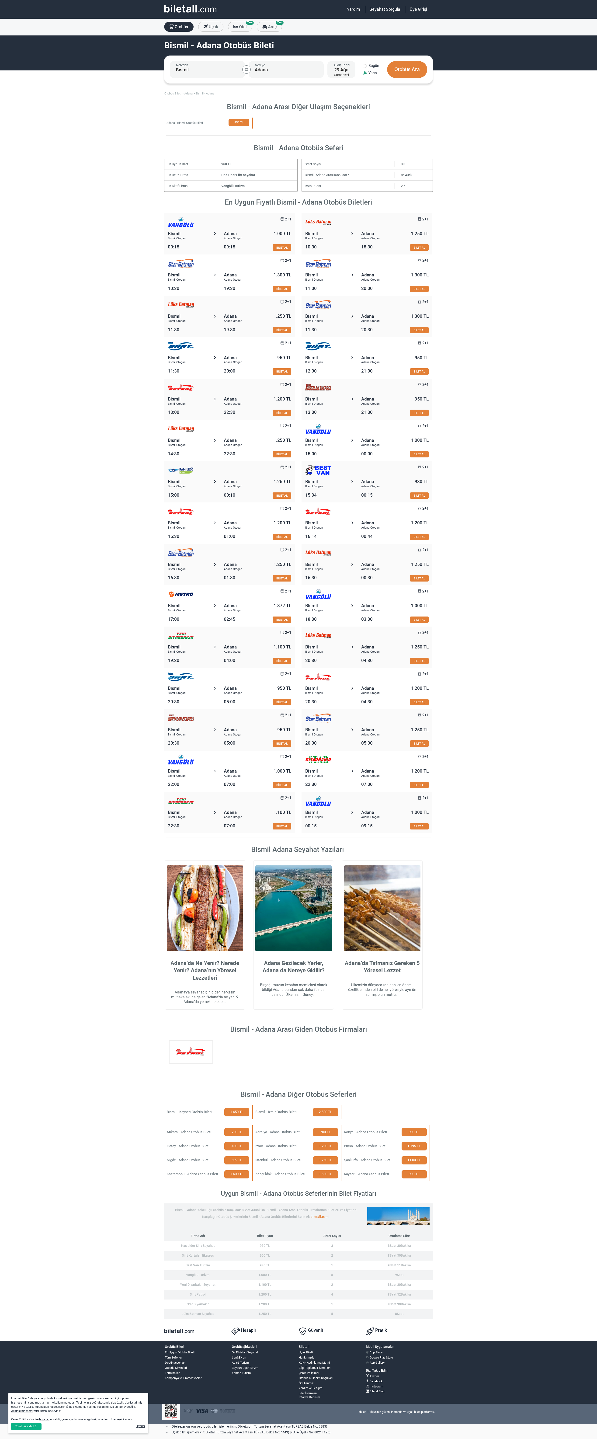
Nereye (260, 65)
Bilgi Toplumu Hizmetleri (314, 1367)
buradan (44, 1419)
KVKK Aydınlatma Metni (314, 1362)
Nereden (182, 65)
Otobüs (181, 26)
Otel (245, 25)
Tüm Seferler (173, 1357)
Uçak (213, 26)
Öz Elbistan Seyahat (245, 1352)
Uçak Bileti (306, 1352)
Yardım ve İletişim (310, 1388)
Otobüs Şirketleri (176, 1367)
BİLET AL (282, 247)
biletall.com (319, 1217)
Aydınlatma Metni (22, 1411)
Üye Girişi (418, 9)
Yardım (353, 9)
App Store (375, 1352)
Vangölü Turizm (233, 186)
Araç (274, 25)
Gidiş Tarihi (342, 65)
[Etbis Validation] (171, 1412)
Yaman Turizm (241, 1373)
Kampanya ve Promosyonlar (183, 1378)
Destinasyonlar (175, 1362)
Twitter (374, 1376)
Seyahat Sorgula (385, 9)
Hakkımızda (306, 1357)
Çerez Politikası (309, 1373)
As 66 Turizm (240, 1362)
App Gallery (377, 1362)
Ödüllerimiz (306, 1383)
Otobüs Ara (407, 69)
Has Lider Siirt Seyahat (238, 175)
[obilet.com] (190, 13)
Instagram (376, 1386)
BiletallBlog (376, 1391)
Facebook (376, 1381)
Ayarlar (140, 1426)
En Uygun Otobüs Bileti (179, 1352)
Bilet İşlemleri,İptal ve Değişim (309, 1395)
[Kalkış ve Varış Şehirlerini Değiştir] (246, 69)
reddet (54, 1406)
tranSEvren (239, 1357)
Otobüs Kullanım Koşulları (316, 1378)
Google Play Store (381, 1357)
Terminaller (172, 1373)
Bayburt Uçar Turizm (245, 1367)
